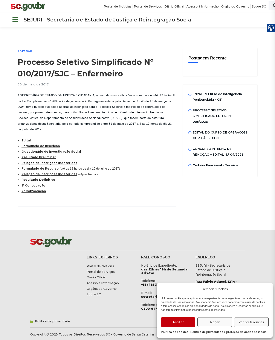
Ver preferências (251, 322)
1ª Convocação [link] (33, 185)
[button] (15, 20)
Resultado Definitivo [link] (38, 180)
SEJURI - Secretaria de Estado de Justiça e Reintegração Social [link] (108, 20)
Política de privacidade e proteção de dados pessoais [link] (228, 332)
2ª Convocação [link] (33, 191)
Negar (215, 322)
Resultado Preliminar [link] (38, 157)
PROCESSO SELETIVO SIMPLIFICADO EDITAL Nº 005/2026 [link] (212, 116)
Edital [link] (26, 140)
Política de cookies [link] (174, 332)
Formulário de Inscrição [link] (40, 146)
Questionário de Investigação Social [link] (51, 151)
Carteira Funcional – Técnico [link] (215, 165)
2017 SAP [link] (25, 51)
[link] (28, 6)
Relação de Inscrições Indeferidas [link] (49, 163)
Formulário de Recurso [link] (40, 168)
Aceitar (178, 322)
